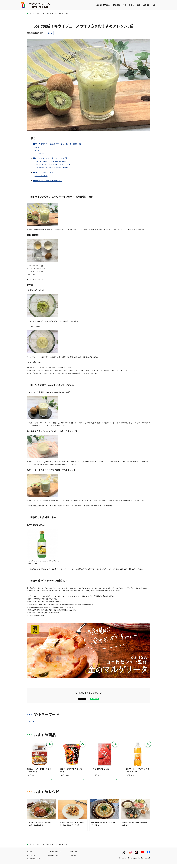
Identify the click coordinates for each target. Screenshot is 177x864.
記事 (138, 5)
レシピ (131, 5)
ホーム (32, 13)
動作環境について (53, 855)
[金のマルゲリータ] (88, 676)
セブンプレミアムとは (102, 5)
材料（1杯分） (39, 147)
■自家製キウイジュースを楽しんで (47, 180)
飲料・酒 (31, 721)
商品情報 (116, 5)
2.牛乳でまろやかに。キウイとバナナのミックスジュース (53, 164)
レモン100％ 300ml (41, 176)
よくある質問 (73, 852)
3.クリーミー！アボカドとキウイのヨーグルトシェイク (52, 167)
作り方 (37, 150)
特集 (124, 5)
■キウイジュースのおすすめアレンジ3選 (50, 158)
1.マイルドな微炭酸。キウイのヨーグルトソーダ (50, 161)
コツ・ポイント (40, 153)
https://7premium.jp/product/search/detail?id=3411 (43, 561)
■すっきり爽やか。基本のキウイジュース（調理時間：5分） (58, 144)
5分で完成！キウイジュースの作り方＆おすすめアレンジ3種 (61, 13)
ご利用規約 (72, 855)
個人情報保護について (33, 859)
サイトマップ (31, 855)
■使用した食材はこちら (43, 172)
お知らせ (146, 5)
